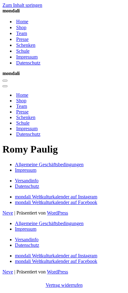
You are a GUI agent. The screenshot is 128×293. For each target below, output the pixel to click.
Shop (21, 27)
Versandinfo (27, 180)
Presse (22, 39)
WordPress (57, 212)
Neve (7, 212)
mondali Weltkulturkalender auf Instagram (56, 196)
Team (21, 33)
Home (22, 21)
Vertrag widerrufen (64, 285)
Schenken (25, 45)
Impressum (27, 57)
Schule (23, 51)
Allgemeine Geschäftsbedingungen (49, 164)
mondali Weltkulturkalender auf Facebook (56, 202)
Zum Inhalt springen (22, 5)
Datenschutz (28, 62)
